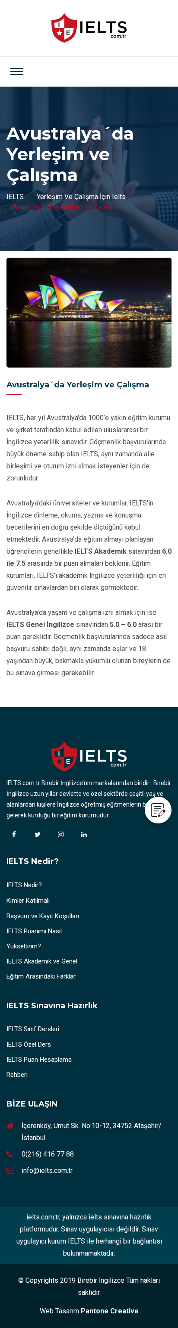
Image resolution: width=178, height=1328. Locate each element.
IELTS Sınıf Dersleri (32, 1029)
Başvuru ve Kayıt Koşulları (42, 916)
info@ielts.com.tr (47, 1170)
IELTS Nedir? (24, 885)
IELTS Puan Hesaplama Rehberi (39, 1067)
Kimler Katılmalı (28, 900)
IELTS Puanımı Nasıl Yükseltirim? (34, 938)
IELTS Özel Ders (28, 1044)
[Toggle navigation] (16, 71)
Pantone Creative (110, 1311)
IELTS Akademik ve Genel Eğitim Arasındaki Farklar (41, 968)
